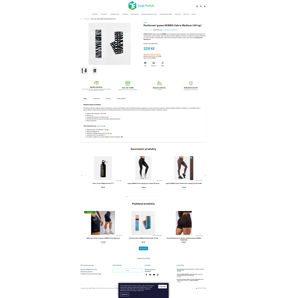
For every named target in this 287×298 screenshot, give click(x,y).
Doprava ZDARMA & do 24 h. (89, 269)
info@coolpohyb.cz (150, 269)
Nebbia (145, 22)
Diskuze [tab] (108, 98)
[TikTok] (158, 274)
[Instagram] (150, 274)
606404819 (148, 271)
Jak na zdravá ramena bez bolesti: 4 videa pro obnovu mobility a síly (190, 270)
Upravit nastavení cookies (117, 288)
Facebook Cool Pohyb (143, 258)
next (205, 175)
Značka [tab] (121, 98)
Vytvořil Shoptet (202, 288)
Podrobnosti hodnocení (170, 30)
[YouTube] (154, 274)
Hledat (127, 270)
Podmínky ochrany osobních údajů (91, 274)
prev (82, 175)
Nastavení (124, 294)
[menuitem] (94, 14)
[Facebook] (146, 274)
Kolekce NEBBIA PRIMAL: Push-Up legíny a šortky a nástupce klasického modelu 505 (190, 275)
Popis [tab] (85, 98)
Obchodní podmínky (87, 271)
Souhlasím (162, 286)
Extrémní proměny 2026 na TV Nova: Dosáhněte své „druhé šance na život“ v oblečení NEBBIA (190, 280)
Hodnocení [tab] (96, 98)
